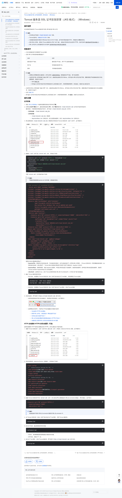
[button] (11, 2)
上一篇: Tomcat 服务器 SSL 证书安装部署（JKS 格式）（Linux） (40, 453)
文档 (100, 2)
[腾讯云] (5, 2)
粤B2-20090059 (61, 493)
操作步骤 (109, 36)
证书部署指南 (40, 13)
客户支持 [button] (52, 2)
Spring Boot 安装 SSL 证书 (11, 36)
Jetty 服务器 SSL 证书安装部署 (12, 34)
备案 (103, 2)
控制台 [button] (107, 2)
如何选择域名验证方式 (32, 475)
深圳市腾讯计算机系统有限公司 (41, 493)
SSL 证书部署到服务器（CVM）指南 (54, 13)
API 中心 (18, 7)
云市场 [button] (42, 2)
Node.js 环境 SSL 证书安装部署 (12, 44)
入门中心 (11, 7)
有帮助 (30, 461)
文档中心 (4, 7)
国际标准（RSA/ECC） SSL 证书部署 (75, 13)
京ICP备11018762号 (63, 495)
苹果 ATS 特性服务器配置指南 (34, 478)
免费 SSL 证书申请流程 (57, 478)
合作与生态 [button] (59, 2)
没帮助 (40, 461)
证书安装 (111, 38)
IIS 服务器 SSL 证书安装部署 (11, 38)
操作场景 (109, 31)
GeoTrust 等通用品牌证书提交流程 (35, 481)
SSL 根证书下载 (9, 46)
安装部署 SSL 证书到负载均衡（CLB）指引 (88, 481)
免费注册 (118, 2)
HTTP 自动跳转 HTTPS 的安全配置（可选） (115, 40)
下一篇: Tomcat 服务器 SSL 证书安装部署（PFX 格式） (89, 453)
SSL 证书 (6, 12)
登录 (112, 2)
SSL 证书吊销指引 (56, 481)
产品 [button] (22, 2)
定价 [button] (32, 2)
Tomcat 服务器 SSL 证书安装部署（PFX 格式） (12, 23)
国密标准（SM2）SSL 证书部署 (11, 49)
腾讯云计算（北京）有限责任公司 (41, 495)
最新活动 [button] (17, 2)
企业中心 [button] (37, 2)
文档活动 (32, 7)
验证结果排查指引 (81, 478)
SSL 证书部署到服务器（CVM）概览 (60, 475)
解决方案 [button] (27, 2)
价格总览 (79, 475)
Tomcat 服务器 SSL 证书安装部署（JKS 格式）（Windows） (12, 20)
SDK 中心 (25, 7)
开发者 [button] (47, 2)
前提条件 (109, 33)
